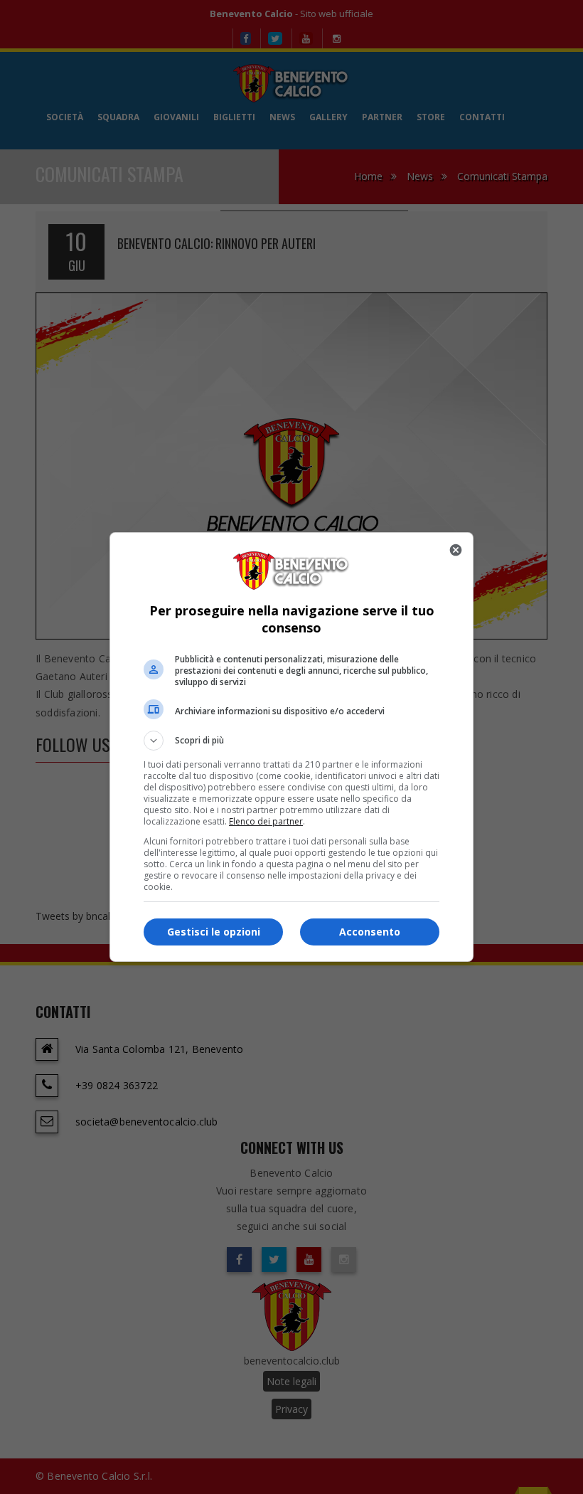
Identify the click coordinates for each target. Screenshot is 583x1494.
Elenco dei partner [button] (266, 821)
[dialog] (291, 747)
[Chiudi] (456, 550)
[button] (291, 741)
